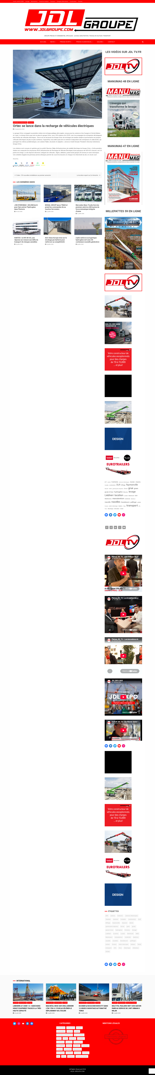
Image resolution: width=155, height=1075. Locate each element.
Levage (27, 1)
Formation (81, 1038)
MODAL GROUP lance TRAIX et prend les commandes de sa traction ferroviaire (56, 207)
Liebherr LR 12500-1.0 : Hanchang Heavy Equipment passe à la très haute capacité (27, 1008)
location (119, 495)
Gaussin (106, 488)
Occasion (77, 1052)
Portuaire (86, 1052)
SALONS (100, 42)
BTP (106, 482)
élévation (116, 508)
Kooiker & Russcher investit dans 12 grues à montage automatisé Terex (93, 1008)
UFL (139, 506)
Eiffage (123, 485)
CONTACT (111, 42)
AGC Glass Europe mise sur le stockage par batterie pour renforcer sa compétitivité (56, 240)
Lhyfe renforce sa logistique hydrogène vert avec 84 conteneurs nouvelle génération (87, 240)
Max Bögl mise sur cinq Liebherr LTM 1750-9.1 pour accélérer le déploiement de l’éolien (60, 1008)
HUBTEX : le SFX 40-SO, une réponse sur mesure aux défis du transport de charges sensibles (26, 240)
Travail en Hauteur (44, 1)
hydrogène (118, 492)
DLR (118, 485)
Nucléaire (69, 1052)
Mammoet (131, 495)
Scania (106, 506)
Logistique (85, 1045)
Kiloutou (125, 492)
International (22, 1002)
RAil (58, 1056)
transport (31, 166)
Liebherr (109, 495)
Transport (52, 1)
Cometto (106, 485)
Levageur (77, 1045)
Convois (69, 1031)
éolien (121, 508)
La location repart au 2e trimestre (87, 175)
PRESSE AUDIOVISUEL (84, 42)
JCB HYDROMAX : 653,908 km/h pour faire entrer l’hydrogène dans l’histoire (26, 207)
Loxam (126, 495)
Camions (114, 482)
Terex (124, 506)
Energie (77, 1031)
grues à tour (109, 492)
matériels (127, 498)
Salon (63, 1056)
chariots (138, 482)
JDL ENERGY (60, 1045)
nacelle (108, 502)
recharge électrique (23, 166)
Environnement (79, 1035)
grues (136, 488)
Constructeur (73, 1)
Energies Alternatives (62, 1)
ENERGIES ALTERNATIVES (20, 122)
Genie (110, 488)
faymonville (132, 484)
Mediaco (133, 498)
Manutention (34, 1)
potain (139, 502)
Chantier (80, 1)
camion (109, 482)
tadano (120, 506)
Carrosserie (70, 1027)
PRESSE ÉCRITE (65, 42)
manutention (118, 498)
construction (112, 485)
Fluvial (65, 1038)
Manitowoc (108, 499)
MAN (136, 495)
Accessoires (61, 1027)
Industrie (69, 1042)
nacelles (115, 501)
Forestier (72, 1038)
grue (130, 488)
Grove (125, 488)
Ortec (15, 166)
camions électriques (124, 482)
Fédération (60, 1042)
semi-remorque (113, 506)
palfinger (133, 502)
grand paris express (117, 488)
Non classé (60, 1052)
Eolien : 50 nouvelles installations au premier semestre (33, 175)
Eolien (59, 1038)
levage (132, 491)
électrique (110, 508)
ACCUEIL (43, 42)
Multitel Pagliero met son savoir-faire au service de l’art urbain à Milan (127, 1008)
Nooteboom (125, 502)
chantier (132, 482)
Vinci (106, 508)
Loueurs (59, 1049)
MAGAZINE (67, 1049)
